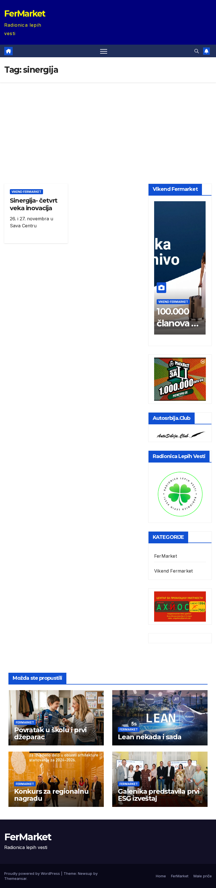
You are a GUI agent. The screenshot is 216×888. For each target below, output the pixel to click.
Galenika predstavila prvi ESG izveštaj (158, 794)
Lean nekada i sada (149, 737)
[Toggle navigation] (104, 51)
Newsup (85, 873)
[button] (196, 51)
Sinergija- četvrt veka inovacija (33, 204)
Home (161, 876)
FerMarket (24, 13)
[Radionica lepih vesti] (180, 493)
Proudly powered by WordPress (32, 873)
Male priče (203, 876)
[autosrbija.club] (180, 434)
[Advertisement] (108, 124)
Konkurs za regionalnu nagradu (51, 794)
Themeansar (15, 878)
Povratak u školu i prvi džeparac (50, 733)
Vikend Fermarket (26, 191)
